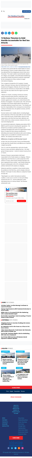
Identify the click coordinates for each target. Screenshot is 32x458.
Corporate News (22, 434)
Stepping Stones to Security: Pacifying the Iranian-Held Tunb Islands (23, 362)
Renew (23, 391)
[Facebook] (8, 448)
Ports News (21, 424)
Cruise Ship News (22, 422)
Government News (23, 430)
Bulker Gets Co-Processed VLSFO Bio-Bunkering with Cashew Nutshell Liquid (14, 313)
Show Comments (16, 397)
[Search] (4, 11)
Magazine (5, 424)
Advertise (16, 407)
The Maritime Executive (24, 66)
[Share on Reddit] (12, 33)
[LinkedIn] (12, 448)
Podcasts (5, 422)
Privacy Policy (16, 411)
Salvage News (21, 426)
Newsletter (17, 391)
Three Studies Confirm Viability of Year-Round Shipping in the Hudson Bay (8, 378)
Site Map (16, 413)
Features (4, 420)
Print (7, 391)
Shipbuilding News (23, 420)
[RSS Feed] (19, 448)
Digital (11, 391)
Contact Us (16, 410)
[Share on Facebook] (2, 33)
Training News (21, 428)
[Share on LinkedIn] (9, 33)
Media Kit (26, 18)
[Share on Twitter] (6, 33)
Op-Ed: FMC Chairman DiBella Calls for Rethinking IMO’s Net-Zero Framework (15, 334)
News (3, 418)
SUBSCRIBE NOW (26, 11)
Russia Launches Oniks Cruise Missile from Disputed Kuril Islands (8, 361)
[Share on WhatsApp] (16, 33)
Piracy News (21, 418)
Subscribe (16, 438)
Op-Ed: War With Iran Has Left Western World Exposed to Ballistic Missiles (14, 337)
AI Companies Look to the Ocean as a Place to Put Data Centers (22, 376)
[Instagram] (22, 448)
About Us (16, 405)
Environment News (23, 432)
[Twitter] (15, 448)
